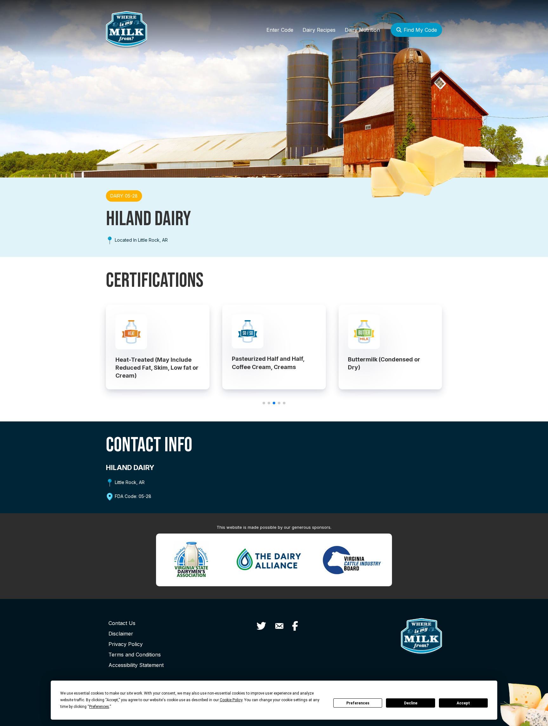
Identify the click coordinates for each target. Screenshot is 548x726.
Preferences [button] (99, 706)
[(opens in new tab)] (191, 559)
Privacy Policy (125, 644)
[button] (264, 403)
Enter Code (279, 30)
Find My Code (419, 30)
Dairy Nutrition (362, 30)
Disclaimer (120, 633)
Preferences (357, 703)
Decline (410, 703)
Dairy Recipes (319, 30)
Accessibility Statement (136, 665)
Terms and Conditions (134, 654)
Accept (463, 703)
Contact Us (121, 623)
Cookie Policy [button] (231, 700)
